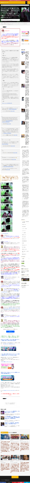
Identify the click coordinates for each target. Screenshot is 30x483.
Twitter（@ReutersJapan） (5, 233)
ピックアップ (23, 230)
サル (6, 20)
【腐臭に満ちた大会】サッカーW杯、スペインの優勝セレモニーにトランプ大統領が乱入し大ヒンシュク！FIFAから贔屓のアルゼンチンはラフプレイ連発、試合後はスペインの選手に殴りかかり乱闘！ (15, 447)
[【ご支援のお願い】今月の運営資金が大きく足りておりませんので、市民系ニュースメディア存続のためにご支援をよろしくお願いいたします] (23, 63)
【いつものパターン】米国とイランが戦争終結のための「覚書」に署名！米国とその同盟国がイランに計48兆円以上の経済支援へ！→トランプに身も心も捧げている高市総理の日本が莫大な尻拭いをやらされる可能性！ (15, 468)
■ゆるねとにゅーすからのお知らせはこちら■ (15, 0)
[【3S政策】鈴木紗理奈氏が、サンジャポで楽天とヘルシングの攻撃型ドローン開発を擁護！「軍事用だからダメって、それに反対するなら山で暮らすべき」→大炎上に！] (23, 53)
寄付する (10, 331)
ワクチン (18, 283)
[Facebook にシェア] (6, 398)
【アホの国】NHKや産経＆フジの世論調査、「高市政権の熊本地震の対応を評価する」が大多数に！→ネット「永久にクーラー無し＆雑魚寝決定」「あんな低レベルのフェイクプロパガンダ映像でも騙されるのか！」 (25, 213)
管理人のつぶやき (24, 249)
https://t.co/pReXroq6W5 (6, 166)
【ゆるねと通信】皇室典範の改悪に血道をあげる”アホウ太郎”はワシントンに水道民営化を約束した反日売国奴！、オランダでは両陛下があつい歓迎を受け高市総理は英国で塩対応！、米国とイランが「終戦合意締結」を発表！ (24, 467)
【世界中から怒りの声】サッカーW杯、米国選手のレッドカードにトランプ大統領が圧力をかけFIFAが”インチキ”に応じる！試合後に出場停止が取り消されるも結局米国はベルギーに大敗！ (24, 447)
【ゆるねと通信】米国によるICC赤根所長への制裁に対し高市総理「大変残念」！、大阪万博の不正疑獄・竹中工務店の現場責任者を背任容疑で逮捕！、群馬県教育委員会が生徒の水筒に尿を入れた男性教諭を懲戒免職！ (27, 114)
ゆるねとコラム (24, 224)
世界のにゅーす (6, 19)
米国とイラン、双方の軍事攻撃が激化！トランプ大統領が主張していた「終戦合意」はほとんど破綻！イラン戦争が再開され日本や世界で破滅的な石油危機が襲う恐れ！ (5, 467)
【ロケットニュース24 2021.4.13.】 (7, 103)
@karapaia (11, 166)
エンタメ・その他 (24, 228)
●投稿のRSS (22, 265)
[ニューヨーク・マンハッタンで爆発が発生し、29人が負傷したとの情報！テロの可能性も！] (2, 412)
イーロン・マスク (4, 20)
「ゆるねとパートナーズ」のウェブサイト (9, 390)
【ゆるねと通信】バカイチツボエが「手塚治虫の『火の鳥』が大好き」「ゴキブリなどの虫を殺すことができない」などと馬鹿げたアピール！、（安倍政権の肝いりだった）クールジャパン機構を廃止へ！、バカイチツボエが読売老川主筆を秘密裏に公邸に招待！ (27, 76)
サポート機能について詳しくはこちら (6, 361)
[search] (28, 5)
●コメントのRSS (23, 266)
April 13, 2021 (15, 152)
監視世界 (11, 20)
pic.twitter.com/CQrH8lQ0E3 (7, 133)
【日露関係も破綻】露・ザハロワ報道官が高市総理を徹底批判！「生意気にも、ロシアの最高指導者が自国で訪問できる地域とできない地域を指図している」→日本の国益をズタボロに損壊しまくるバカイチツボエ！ (25, 204)
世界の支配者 (8, 20)
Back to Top (15, 477)
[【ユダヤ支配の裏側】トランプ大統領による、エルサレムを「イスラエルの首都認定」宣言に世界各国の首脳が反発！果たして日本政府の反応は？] (2, 418)
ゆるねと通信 (23, 226)
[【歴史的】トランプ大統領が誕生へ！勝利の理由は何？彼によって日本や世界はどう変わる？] (2, 424)
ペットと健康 (23, 232)
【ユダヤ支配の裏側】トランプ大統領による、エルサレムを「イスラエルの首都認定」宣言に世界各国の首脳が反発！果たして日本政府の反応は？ (12, 417)
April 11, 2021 (8, 169)
